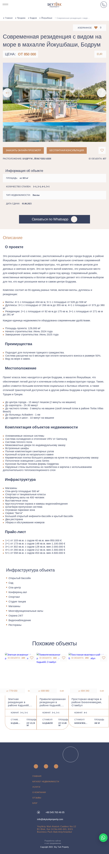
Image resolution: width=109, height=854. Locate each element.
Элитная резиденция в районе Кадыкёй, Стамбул (19, 702)
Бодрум (33, 18)
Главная (9, 18)
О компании (39, 792)
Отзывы (36, 798)
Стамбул (16, 719)
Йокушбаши (46, 18)
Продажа (21, 18)
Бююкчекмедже (81, 723)
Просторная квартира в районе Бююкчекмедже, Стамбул (87, 702)
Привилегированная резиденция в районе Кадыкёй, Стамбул (53, 702)
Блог (35, 803)
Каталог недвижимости (45, 781)
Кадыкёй (16, 723)
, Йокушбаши (42, 158)
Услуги (36, 787)
